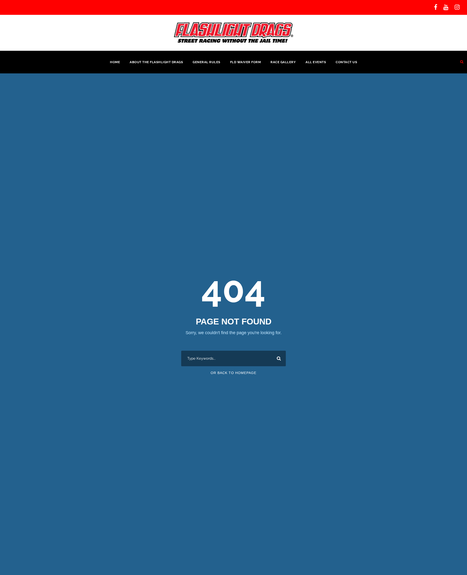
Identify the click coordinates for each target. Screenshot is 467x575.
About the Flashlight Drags (156, 62)
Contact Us (346, 62)
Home (115, 62)
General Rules (206, 62)
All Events (315, 62)
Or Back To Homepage (233, 373)
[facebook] (435, 7)
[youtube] (446, 7)
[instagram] (457, 7)
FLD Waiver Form (245, 62)
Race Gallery (283, 62)
